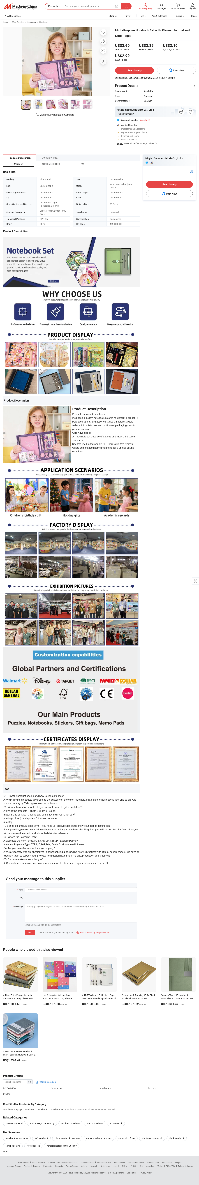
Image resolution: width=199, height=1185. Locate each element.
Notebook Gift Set (126, 1138)
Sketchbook (57, 1088)
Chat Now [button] (178, 70)
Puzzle (151, 1088)
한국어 (124, 1166)
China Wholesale (87, 1162)
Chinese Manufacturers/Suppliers (62, 1162)
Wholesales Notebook (152, 1138)
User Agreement (117, 1172)
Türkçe (160, 1166)
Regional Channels (136, 1162)
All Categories (14, 15)
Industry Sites (119, 1162)
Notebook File (33, 1145)
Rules (194, 15)
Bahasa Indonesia (185, 1166)
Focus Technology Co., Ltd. (79, 1172)
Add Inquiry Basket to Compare (57, 114)
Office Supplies (18, 22)
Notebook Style (13, 1145)
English (27, 1166)
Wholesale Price (104, 1162)
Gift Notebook (41, 1138)
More (6, 1151)
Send (29, 932)
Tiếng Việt (170, 1166)
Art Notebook (115, 1123)
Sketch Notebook (94, 1123)
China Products (38, 1162)
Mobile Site (166, 1162)
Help (142, 15)
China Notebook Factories (67, 1138)
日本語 (133, 1166)
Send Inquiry (134, 70)
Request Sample (167, 77)
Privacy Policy (146, 1172)
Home (5, 22)
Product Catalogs (47, 1081)
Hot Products (23, 1162)
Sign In (120, 143)
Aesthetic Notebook (70, 1123)
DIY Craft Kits (9, 1088)
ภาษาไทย (150, 1166)
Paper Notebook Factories (98, 1138)
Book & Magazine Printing (42, 1123)
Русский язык (72, 1166)
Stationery (31, 22)
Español (36, 1166)
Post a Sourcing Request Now (92, 932)
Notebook (43, 22)
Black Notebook (176, 1138)
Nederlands (105, 1166)
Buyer (127, 15)
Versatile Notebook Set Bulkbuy (61, 1145)
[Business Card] (191, 171)
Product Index (153, 1162)
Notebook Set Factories (17, 1138)
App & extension (159, 15)
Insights (178, 1162)
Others (6, 1093)
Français (59, 1166)
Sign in (193, 8)
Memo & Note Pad (14, 1123)
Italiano (84, 1166)
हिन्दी (141, 1166)
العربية (116, 1166)
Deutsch (93, 1166)
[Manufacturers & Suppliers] (20, 6)
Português (47, 1166)
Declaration (132, 1172)
